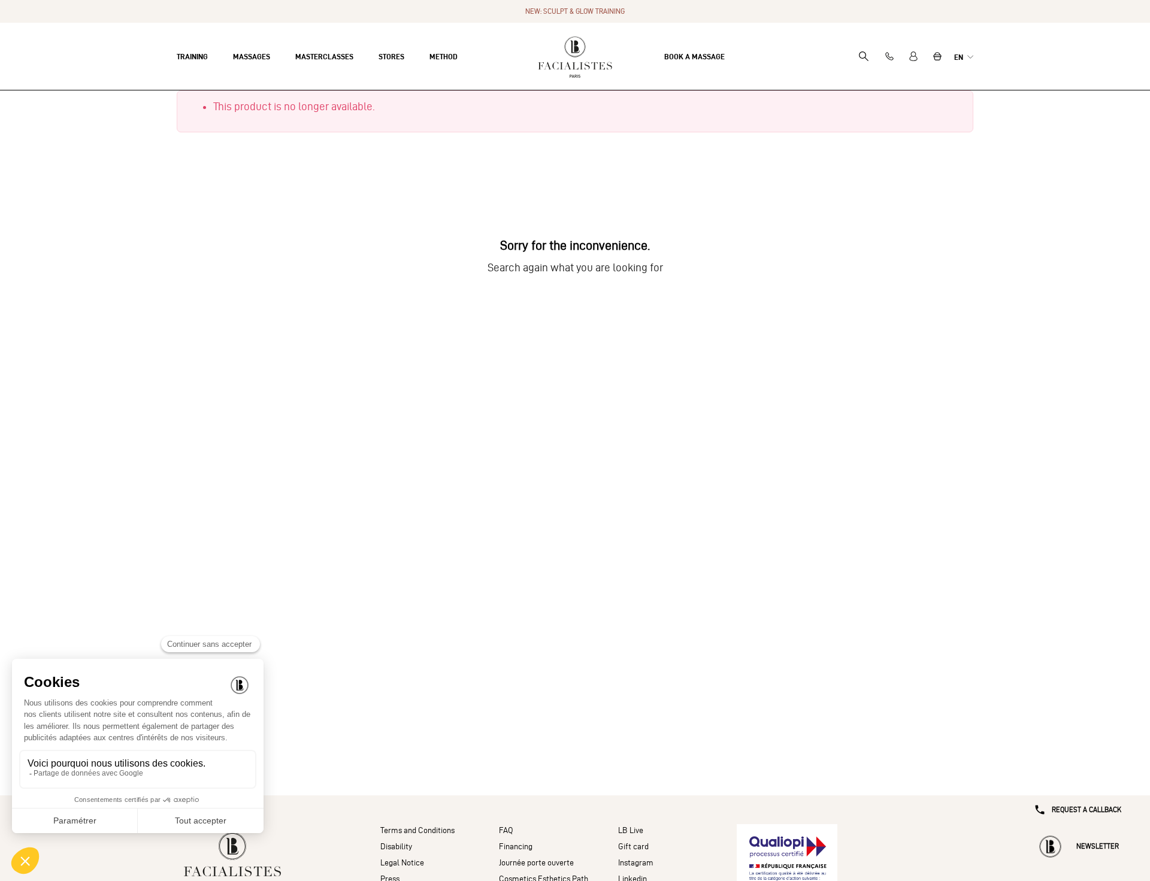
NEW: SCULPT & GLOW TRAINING (575, 11)
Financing (515, 846)
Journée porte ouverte (536, 862)
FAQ (506, 830)
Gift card (633, 846)
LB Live (630, 830)
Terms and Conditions (417, 830)
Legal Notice (402, 862)
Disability (396, 846)
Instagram (635, 862)
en (959, 57)
